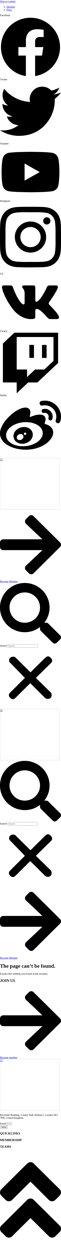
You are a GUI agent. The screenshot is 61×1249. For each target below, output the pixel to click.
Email (3, 1123)
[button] (30, 613)
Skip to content (7, 1)
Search (3, 645)
